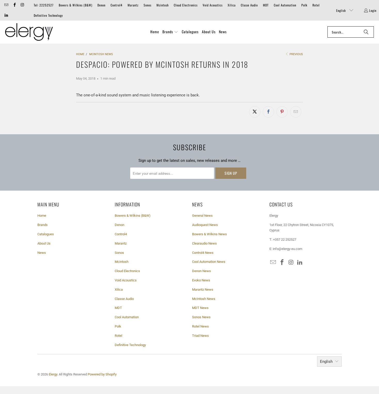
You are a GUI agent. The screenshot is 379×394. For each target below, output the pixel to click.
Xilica (232, 5)
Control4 (116, 5)
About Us (44, 243)
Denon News (201, 271)
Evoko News (201, 280)
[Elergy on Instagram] (22, 5)
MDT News (200, 308)
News (41, 253)
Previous (296, 54)
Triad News (200, 336)
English (341, 10)
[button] (170, 32)
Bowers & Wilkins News (209, 234)
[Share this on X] (254, 112)
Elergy (53, 374)
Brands (42, 225)
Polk (304, 5)
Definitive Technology (48, 15)
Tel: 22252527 (44, 5)
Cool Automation (285, 5)
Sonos (147, 5)
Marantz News (202, 289)
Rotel (316, 5)
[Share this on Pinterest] (282, 112)
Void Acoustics (213, 5)
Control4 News (202, 253)
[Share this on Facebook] (268, 112)
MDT (266, 5)
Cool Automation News (208, 262)
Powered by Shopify (102, 374)
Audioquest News (205, 225)
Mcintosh (162, 5)
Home (41, 215)
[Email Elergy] (6, 5)
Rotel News (200, 326)
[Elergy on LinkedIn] (6, 15)
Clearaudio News (204, 243)
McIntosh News (203, 299)
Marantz (133, 5)
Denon (101, 5)
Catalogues (45, 234)
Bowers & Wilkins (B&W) (75, 5)
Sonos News (201, 317)
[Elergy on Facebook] (14, 5)
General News (202, 215)
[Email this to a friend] (295, 112)
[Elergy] (29, 32)
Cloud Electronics (185, 5)
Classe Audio (249, 5)
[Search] (366, 32)
